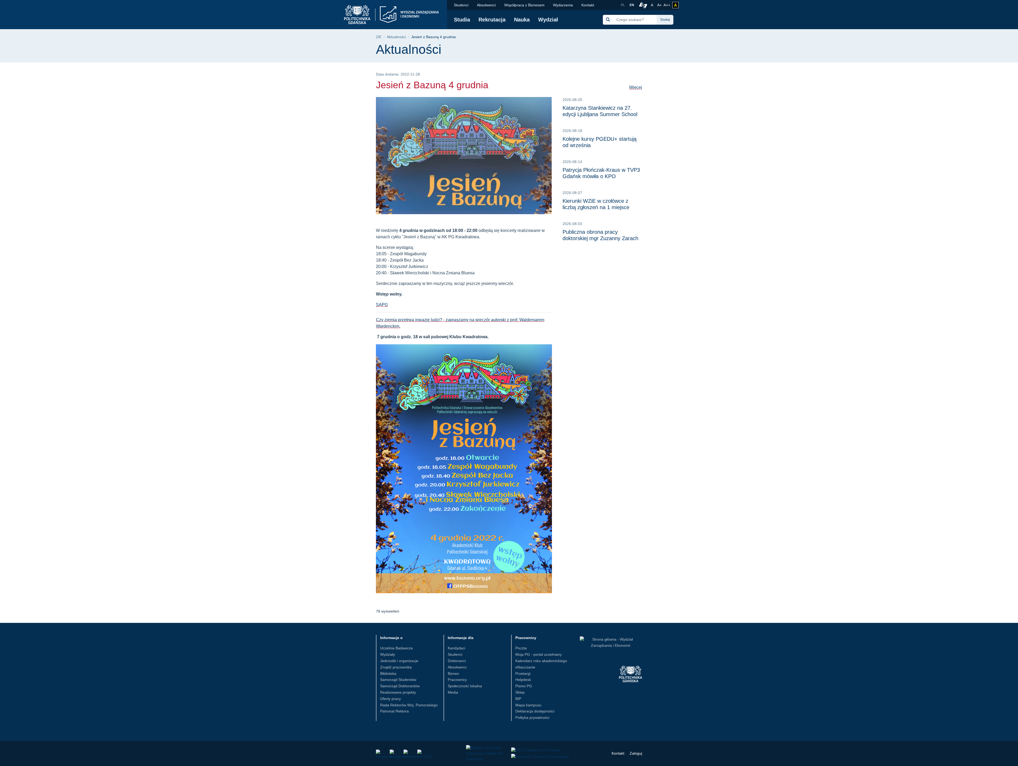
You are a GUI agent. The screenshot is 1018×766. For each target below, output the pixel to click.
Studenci (461, 5)
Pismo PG (523, 686)
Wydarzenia (563, 5)
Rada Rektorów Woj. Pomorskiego (409, 705)
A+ (659, 5)
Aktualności (396, 37)
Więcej (635, 87)
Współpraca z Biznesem (524, 5)
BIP (518, 699)
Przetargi (522, 673)
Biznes (453, 673)
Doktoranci (457, 661)
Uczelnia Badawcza (396, 648)
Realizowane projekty (398, 692)
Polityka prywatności (532, 717)
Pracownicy (457, 679)
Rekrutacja (492, 20)
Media (453, 692)
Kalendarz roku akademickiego (541, 661)
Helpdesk (523, 679)
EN (632, 5)
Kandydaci (456, 648)
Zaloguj (636, 753)
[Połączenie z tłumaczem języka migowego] (642, 5)
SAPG (382, 304)
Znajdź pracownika (396, 667)
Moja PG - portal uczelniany (538, 654)
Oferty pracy (390, 699)
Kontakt (587, 5)
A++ (667, 5)
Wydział (548, 20)
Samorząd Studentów (398, 679)
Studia (462, 20)
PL (623, 5)
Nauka (522, 20)
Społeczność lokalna (465, 686)
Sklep (520, 692)
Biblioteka (388, 673)
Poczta (521, 648)
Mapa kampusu (528, 705)
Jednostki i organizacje (399, 661)
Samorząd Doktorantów (400, 686)
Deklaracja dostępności (534, 711)
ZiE (378, 37)
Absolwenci (486, 5)
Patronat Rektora (394, 711)
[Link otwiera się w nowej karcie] (379, 753)
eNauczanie (525, 667)
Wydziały (387, 654)
